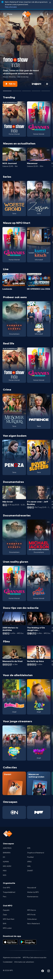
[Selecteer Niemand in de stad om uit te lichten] (26, 90)
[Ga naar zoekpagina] (42, 14)
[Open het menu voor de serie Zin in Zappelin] (48, 681)
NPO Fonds (31, 915)
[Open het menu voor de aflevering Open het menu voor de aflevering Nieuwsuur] (48, 150)
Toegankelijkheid (9, 892)
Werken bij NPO (33, 892)
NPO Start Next (8, 919)
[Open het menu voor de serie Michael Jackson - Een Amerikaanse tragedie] (48, 522)
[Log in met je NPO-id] (47, 14)
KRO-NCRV (7, 866)
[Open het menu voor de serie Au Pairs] (48, 568)
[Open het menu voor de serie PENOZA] (23, 442)
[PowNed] (39, 812)
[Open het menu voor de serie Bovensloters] (48, 442)
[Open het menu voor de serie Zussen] (48, 183)
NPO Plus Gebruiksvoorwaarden (34, 957)
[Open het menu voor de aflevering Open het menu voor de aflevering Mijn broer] (23, 488)
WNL (29, 866)
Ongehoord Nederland (35, 853)
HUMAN (6, 862)
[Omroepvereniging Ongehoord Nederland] (14, 812)
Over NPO (6, 888)
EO (4, 857)
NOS (4, 875)
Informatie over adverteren (24, 962)
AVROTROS (7, 848)
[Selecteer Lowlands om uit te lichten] (17, 90)
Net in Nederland (33, 923)
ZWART (30, 871)
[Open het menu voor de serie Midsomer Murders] (23, 396)
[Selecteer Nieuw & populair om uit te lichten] (45, 90)
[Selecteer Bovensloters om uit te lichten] (36, 90)
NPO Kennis (31, 910)
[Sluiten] (50, 2)
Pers (4, 897)
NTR (28, 848)
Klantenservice (32, 897)
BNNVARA (6, 853)
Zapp (5, 915)
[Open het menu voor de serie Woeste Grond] (23, 183)
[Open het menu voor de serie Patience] (48, 396)
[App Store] (10, 942)
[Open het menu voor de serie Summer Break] (23, 727)
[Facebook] (42, 971)
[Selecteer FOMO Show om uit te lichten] (7, 90)
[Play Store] (28, 942)
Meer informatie (11, 7)
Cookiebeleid (7, 962)
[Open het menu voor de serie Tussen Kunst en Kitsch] (48, 229)
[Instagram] (48, 971)
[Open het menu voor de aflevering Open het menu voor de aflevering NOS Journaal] (23, 150)
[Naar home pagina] (26, 14)
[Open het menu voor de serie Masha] (23, 681)
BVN (4, 923)
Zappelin (6, 910)
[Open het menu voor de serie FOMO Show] (23, 103)
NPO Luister (7, 928)
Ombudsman (32, 919)
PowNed (30, 857)
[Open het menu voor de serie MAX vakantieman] (48, 303)
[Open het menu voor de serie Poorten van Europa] (23, 303)
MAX (4, 871)
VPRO (29, 862)
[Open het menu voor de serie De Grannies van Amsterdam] (48, 103)
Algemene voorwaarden (12, 957)
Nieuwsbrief (31, 888)
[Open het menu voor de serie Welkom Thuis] (48, 727)
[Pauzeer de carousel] (47, 84)
